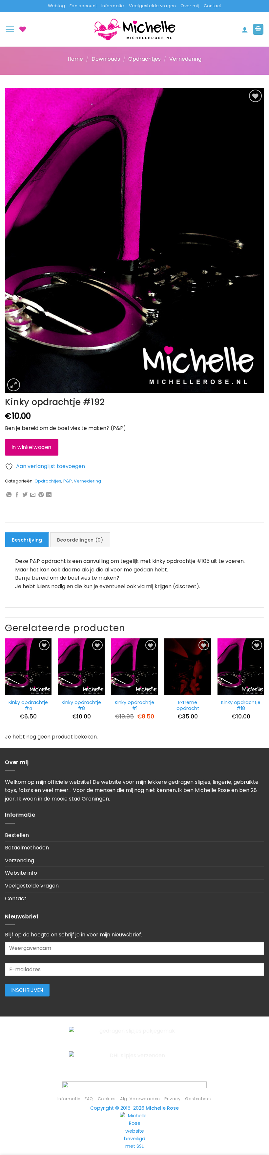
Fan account (83, 6)
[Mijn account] (244, 29)
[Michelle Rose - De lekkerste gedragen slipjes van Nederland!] (134, 29)
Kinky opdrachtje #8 (81, 705)
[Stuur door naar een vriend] (32, 495)
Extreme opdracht (187, 705)
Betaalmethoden (27, 847)
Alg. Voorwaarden (140, 1099)
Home (75, 59)
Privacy (172, 1099)
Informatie (112, 6)
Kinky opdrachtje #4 (28, 705)
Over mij (189, 6)
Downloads (106, 59)
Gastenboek (198, 1099)
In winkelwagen (32, 447)
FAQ (89, 1099)
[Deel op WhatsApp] (8, 495)
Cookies (107, 1099)
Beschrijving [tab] (27, 540)
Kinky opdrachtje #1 (134, 705)
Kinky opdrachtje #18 (240, 705)
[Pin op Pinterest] (41, 495)
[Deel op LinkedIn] (49, 495)
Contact (212, 6)
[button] (10, 29)
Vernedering (185, 59)
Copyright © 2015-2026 (134, 1108)
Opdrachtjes (144, 59)
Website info (21, 873)
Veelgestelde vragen (152, 6)
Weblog (56, 6)
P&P (67, 481)
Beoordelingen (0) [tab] (80, 540)
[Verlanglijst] (22, 29)
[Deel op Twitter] (25, 495)
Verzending (19, 860)
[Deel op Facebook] (17, 495)
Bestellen (17, 835)
